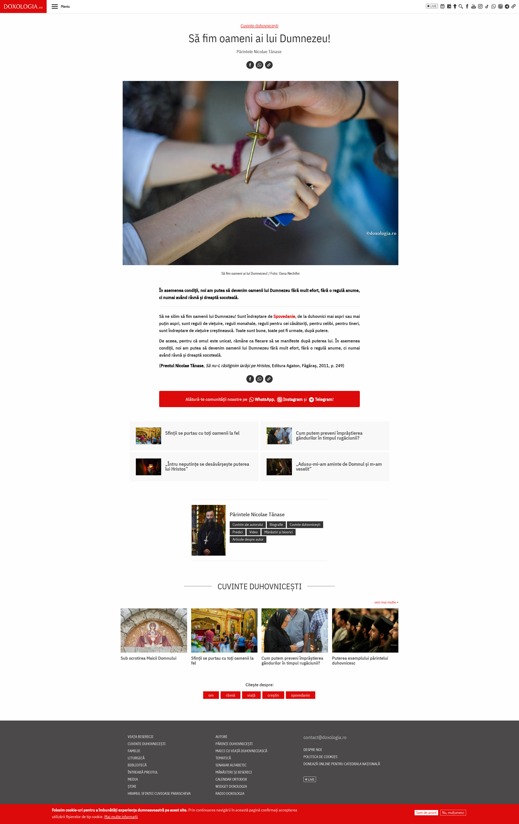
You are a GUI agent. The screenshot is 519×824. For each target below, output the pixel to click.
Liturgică (136, 758)
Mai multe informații (121, 816)
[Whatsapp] (259, 65)
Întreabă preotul (143, 772)
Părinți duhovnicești (234, 744)
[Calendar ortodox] (442, 6)
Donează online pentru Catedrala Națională (341, 764)
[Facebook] (467, 6)
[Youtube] (473, 6)
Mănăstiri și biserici (278, 532)
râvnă (230, 695)
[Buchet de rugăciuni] (455, 6)
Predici (238, 532)
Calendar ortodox (231, 779)
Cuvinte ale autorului (248, 524)
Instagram (293, 399)
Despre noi (312, 750)
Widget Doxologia (231, 786)
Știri (132, 786)
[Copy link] (269, 65)
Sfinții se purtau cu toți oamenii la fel (202, 432)
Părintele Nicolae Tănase (259, 51)
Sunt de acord (426, 812)
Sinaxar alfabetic (231, 765)
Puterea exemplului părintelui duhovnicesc (360, 660)
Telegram (323, 399)
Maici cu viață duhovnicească (241, 751)
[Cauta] (461, 6)
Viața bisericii (140, 737)
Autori (221, 737)
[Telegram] (507, 6)
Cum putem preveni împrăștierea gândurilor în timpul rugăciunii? (329, 435)
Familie (134, 751)
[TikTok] (487, 6)
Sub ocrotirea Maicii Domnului (148, 658)
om (211, 695)
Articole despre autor (248, 539)
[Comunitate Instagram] (500, 6)
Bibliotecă (137, 765)
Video (253, 532)
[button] (61, 6)
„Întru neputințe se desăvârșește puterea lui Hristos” (207, 466)
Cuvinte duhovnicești (259, 25)
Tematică (223, 758)
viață (251, 695)
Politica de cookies (320, 757)
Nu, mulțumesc (453, 812)
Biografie (276, 524)
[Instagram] (480, 6)
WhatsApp (264, 399)
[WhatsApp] (493, 6)
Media (133, 779)
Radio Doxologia (230, 794)
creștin (273, 695)
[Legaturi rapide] (513, 6)
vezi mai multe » (386, 602)
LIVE (433, 6)
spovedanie (300, 695)
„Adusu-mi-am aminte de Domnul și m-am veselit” (339, 466)
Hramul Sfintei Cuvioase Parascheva (159, 794)
